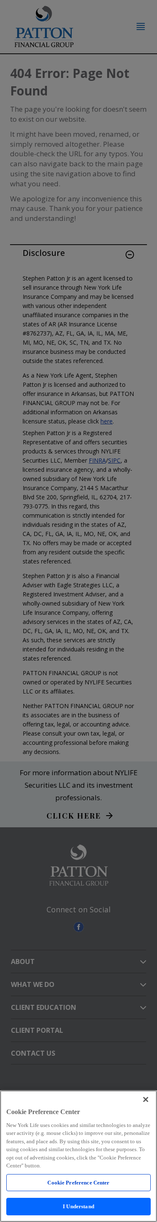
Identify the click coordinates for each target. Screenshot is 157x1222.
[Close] (145, 1099)
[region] (78, 1156)
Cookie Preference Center (78, 1182)
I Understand (78, 1206)
